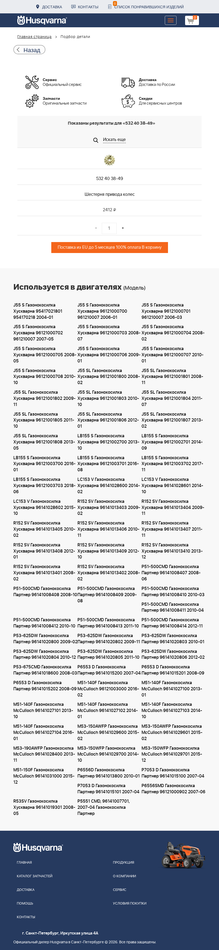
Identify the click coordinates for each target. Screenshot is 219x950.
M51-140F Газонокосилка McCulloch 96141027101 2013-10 (43, 710)
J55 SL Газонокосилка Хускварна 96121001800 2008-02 (108, 376)
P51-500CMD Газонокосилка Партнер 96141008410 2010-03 (173, 591)
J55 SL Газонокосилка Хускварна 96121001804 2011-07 (172, 398)
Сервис (119, 889)
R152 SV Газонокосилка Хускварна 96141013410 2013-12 (172, 551)
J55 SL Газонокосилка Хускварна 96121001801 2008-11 (172, 376)
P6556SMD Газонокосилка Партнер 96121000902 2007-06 (173, 789)
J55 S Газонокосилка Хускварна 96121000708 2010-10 (44, 376)
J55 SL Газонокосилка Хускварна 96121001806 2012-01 (108, 420)
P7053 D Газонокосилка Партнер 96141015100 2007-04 (173, 773)
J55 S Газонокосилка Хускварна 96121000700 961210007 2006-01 (102, 311)
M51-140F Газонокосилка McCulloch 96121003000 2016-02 (108, 689)
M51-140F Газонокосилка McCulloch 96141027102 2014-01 (107, 710)
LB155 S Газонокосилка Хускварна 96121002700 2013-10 (108, 442)
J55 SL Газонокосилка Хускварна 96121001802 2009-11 (44, 398)
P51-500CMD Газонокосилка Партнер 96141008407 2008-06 (171, 573)
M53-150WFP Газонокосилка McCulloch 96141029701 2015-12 (172, 754)
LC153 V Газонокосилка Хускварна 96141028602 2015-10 (44, 507)
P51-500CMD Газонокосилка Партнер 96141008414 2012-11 (172, 623)
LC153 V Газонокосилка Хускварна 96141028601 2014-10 (172, 485)
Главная (24, 862)
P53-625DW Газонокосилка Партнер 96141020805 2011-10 (108, 654)
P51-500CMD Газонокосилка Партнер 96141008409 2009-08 (107, 594)
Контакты (88, 6)
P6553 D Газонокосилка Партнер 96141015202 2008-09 (45, 686)
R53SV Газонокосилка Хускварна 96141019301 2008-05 (44, 807)
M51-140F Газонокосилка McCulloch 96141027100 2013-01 (172, 689)
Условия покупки (129, 903)
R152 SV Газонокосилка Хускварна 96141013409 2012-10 (108, 551)
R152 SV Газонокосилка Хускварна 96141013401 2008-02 (44, 573)
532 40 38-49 (109, 178)
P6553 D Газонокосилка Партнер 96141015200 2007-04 (109, 670)
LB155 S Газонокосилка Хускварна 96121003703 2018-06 (44, 485)
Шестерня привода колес (110, 194)
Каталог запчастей (34, 876)
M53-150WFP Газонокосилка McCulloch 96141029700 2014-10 (108, 754)
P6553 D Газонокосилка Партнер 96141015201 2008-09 (173, 670)
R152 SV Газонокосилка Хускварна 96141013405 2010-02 (44, 529)
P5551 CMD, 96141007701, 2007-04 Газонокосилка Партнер (103, 807)
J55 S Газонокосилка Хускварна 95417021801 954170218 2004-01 (37, 311)
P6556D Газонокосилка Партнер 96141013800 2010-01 (108, 773)
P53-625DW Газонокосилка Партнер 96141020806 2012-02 (173, 654)
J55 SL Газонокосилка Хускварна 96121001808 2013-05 (44, 442)
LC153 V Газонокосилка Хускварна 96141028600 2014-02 (108, 485)
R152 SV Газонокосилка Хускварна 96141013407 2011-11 (172, 529)
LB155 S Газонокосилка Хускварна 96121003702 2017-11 (172, 464)
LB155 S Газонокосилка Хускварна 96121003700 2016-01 (44, 464)
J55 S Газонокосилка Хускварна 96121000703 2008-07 (108, 333)
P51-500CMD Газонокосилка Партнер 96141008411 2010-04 (173, 607)
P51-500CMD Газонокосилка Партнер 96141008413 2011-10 (108, 623)
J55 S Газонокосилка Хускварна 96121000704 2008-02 (173, 333)
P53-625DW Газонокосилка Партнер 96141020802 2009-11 (108, 639)
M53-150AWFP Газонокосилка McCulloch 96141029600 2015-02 (108, 732)
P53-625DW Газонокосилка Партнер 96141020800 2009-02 (45, 639)
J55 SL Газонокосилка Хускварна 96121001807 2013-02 (172, 420)
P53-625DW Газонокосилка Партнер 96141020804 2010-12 (44, 654)
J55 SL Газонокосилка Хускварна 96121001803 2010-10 (108, 398)
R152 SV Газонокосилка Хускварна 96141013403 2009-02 (108, 507)
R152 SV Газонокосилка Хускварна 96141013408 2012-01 (44, 551)
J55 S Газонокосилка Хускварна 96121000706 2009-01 (108, 355)
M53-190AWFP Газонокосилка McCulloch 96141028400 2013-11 (44, 754)
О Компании (124, 876)
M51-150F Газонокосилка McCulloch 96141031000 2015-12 (44, 776)
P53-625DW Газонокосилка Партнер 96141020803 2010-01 (173, 639)
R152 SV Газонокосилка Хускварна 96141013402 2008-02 (108, 573)
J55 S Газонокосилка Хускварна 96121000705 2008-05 (44, 355)
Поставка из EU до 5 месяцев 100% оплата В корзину (110, 247)
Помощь (25, 903)
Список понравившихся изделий (149, 5)
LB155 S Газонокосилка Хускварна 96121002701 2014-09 (172, 442)
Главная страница (34, 37)
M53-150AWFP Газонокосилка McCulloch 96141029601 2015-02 (172, 732)
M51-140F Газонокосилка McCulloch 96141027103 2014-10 (172, 710)
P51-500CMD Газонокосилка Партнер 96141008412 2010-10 (44, 623)
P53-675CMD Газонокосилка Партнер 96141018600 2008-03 (45, 670)
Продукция (123, 862)
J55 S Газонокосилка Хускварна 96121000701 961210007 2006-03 (166, 311)
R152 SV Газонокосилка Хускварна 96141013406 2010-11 (108, 529)
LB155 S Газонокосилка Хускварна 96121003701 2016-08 (108, 464)
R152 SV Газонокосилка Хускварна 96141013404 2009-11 (173, 507)
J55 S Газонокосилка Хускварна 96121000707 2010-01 (173, 355)
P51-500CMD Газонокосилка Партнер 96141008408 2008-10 (45, 591)
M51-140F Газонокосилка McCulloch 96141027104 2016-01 (43, 732)
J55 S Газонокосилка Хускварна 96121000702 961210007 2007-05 (38, 333)
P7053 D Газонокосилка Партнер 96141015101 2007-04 (108, 789)
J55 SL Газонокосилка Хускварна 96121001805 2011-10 (43, 420)
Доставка (52, 6)
